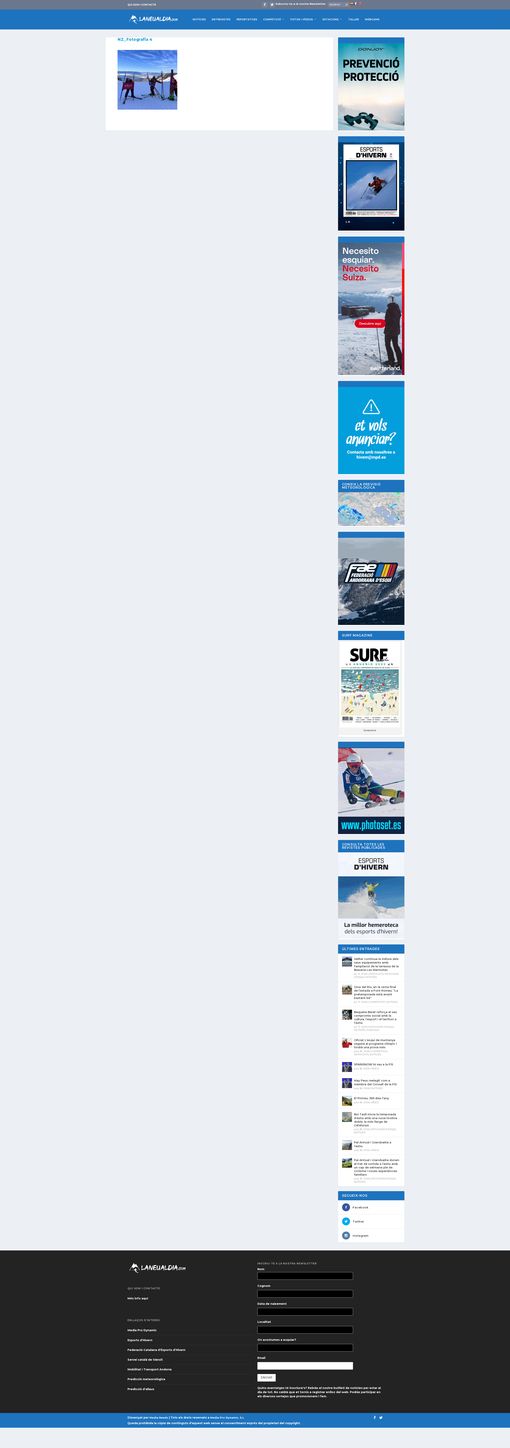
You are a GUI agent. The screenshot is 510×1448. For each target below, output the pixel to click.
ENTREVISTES (221, 19)
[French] (355, 3)
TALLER (353, 19)
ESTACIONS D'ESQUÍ (381, 1026)
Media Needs (158, 1417)
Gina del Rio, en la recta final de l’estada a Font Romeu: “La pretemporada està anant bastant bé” (376, 992)
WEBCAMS (372, 19)
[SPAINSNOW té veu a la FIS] (347, 1067)
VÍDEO (375, 1068)
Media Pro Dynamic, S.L (227, 1417)
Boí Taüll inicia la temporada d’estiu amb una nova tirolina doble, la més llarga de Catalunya (375, 1120)
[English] (359, 3)
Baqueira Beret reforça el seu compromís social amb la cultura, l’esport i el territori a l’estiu (375, 1017)
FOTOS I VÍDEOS (301, 19)
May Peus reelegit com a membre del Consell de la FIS (375, 1082)
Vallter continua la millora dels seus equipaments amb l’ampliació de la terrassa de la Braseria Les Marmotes (376, 964)
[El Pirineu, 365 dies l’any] (347, 1101)
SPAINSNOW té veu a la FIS (373, 1064)
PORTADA (373, 1029)
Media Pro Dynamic (142, 1330)
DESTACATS (376, 973)
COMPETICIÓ (272, 19)
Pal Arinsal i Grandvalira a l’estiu (372, 1144)
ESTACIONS (331, 19)
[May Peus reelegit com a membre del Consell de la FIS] (347, 1083)
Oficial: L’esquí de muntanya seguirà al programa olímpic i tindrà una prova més (375, 1043)
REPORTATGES (246, 19)
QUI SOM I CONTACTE (142, 4)
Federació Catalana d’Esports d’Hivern (156, 1350)
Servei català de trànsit (145, 1359)
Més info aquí (138, 1298)
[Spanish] (351, 3)
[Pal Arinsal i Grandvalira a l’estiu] (347, 1145)
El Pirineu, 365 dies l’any (371, 1098)
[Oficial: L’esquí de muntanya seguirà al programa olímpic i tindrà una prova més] (347, 1043)
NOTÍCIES (199, 19)
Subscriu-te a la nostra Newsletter (301, 3)
